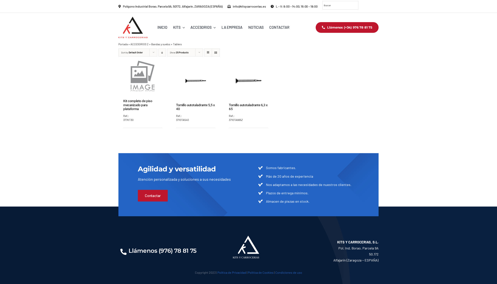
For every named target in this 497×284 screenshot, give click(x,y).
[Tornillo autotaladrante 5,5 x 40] (195, 65)
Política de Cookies (261, 272)
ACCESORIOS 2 (139, 44)
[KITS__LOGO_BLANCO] (248, 237)
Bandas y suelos (160, 44)
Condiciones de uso (288, 272)
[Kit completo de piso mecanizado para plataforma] (142, 61)
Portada (123, 44)
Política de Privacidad (231, 272)
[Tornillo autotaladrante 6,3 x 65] (248, 65)
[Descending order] (162, 52)
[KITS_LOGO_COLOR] (133, 18)
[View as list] (216, 52)
